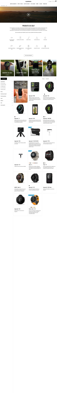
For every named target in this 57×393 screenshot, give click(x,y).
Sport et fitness (3, 5)
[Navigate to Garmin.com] (28, 1)
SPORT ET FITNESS (20, 3)
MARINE (37, 3)
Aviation (40, 3)
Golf (6, 5)
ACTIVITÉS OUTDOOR (27, 3)
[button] (28, 15)
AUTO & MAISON (33, 3)
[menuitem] (50, 1)
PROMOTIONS (45, 3)
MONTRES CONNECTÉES (13, 3)
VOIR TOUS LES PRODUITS (28, 55)
